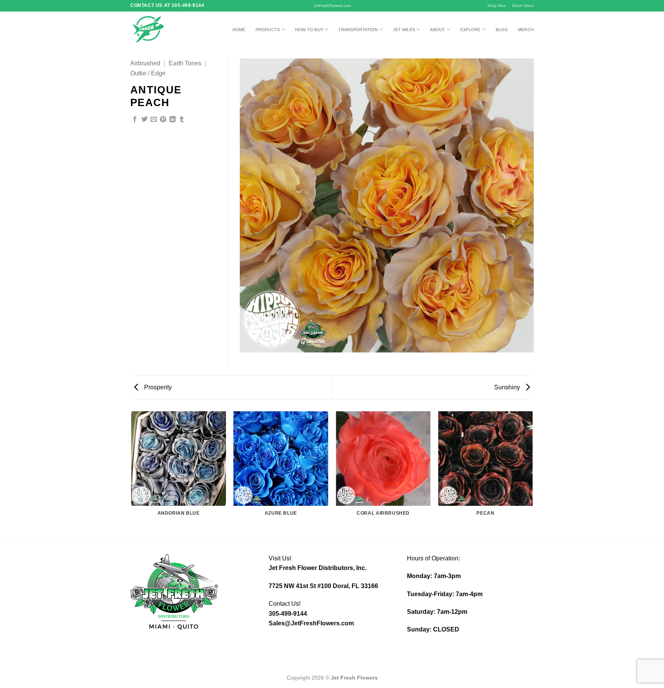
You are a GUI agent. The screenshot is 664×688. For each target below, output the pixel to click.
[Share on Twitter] (144, 119)
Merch (526, 29)
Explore (470, 29)
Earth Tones (185, 63)
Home (239, 29)
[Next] (532, 475)
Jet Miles (404, 29)
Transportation (358, 29)
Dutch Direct (523, 5)
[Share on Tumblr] (182, 119)
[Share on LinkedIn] (172, 119)
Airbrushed (145, 63)
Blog (502, 29)
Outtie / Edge (148, 73)
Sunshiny (507, 387)
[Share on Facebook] (135, 119)
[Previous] (132, 475)
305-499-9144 (288, 613)
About (437, 29)
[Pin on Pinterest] (163, 119)
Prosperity (157, 387)
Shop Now (496, 5)
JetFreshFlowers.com (332, 5)
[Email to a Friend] (154, 119)
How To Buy (309, 29)
